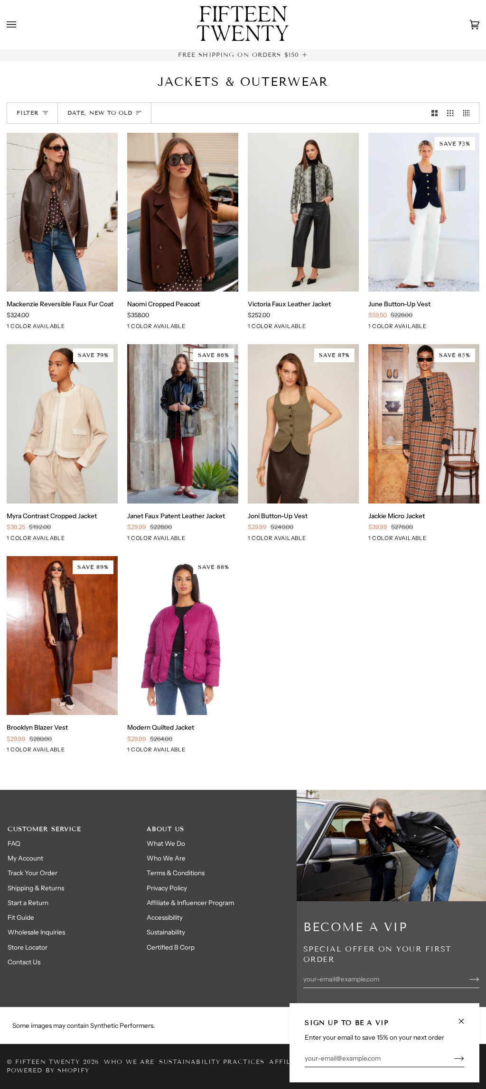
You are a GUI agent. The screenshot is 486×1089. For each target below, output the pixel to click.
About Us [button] (165, 829)
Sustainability (166, 932)
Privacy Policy (167, 888)
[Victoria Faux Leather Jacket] (303, 212)
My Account (25, 858)
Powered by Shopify (48, 1070)
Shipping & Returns (36, 888)
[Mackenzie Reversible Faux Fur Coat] (62, 212)
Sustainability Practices (211, 1062)
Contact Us (24, 962)
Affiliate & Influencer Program (190, 902)
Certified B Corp (171, 947)
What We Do (166, 843)
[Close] (465, 1017)
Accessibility (165, 917)
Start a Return (28, 902)
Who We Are (166, 858)
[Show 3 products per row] (450, 113)
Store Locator (27, 947)
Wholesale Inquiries (36, 932)
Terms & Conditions (176, 873)
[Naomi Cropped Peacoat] (183, 212)
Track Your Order (32, 873)
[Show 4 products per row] (468, 113)
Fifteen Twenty (47, 1062)
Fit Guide (21, 917)
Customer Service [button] (44, 829)
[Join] (451, 1058)
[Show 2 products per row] (435, 113)
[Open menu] (21, 24)
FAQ (14, 843)
